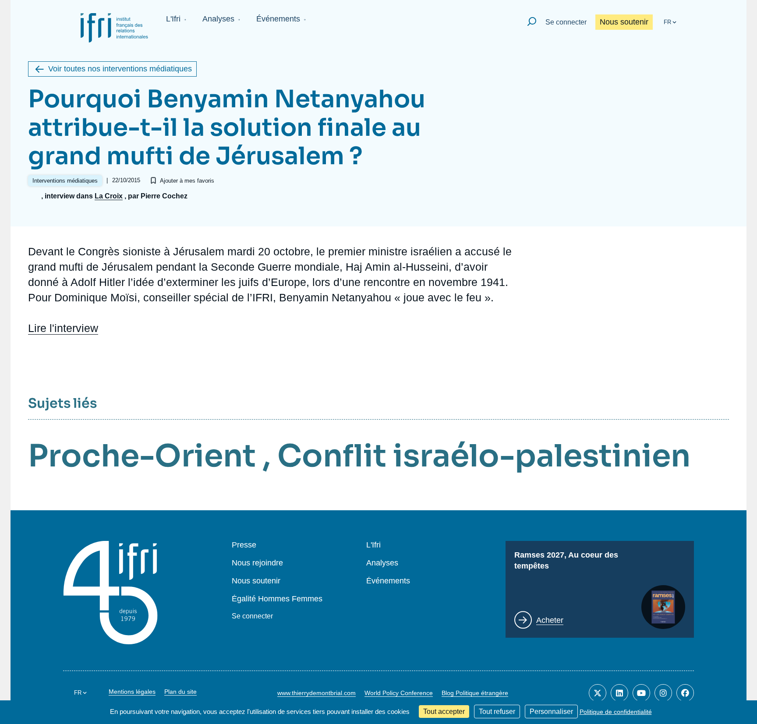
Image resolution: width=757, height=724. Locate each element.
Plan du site (180, 691)
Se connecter (566, 22)
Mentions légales (132, 691)
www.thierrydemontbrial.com (316, 692)
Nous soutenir (624, 22)
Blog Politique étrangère (475, 692)
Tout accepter (444, 711)
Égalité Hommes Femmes (277, 599)
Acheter (549, 620)
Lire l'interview (63, 328)
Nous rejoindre (257, 563)
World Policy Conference (398, 692)
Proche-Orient (142, 456)
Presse (244, 545)
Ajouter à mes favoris (187, 180)
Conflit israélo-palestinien (483, 456)
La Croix (109, 196)
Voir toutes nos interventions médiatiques (120, 68)
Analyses (218, 18)
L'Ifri (173, 18)
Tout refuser (497, 711)
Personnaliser (551, 711)
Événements (278, 18)
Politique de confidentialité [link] (616, 711)
